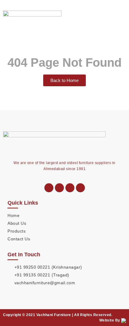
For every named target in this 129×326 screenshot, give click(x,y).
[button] (121, 16)
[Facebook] (80, 187)
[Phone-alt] (48, 187)
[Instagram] (69, 187)
